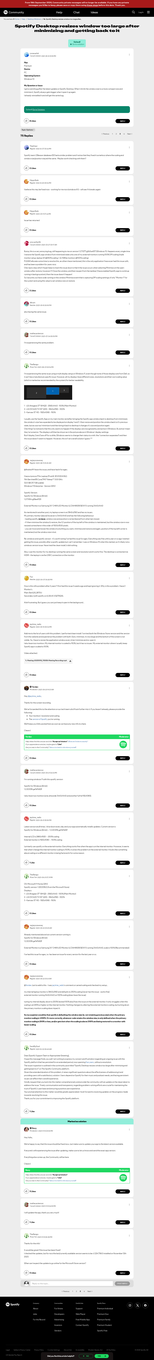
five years (90, 1062)
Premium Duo (103, 1314)
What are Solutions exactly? (78, 741)
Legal (8, 1350)
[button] (129, 54)
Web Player (80, 1314)
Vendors (57, 1330)
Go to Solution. (38, 109)
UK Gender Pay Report (14, 1355)
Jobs (35, 1314)
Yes (99, 1356)
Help (59, 12)
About (35, 1308)
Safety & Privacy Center (22, 1350)
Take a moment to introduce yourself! (62, 747)
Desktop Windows (34, 19)
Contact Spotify (82, 1325)
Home (17, 19)
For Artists (58, 1308)
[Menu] (148, 12)
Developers (59, 1314)
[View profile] (26, 54)
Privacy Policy (39, 1350)
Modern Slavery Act (95, 1350)
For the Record (39, 1319)
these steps (92, 5)
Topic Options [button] (27, 130)
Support (79, 1308)
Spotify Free (102, 1330)
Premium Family (103, 1319)
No (87, 1356)
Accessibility (80, 1350)
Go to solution (78, 44)
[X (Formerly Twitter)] (138, 1305)
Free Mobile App (83, 1319)
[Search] (133, 12)
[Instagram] (130, 1305)
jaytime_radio (58, 985)
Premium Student (104, 1325)
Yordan (29, 985)
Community (16, 12)
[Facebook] (145, 1305)
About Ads (68, 1350)
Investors (58, 1325)
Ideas (94, 12)
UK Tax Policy (111, 1350)
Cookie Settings (54, 1350)
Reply (122, 121)
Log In (140, 12)
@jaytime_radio (34, 696)
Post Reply (122, 1283)
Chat (76, 12)
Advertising (59, 1319)
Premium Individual (105, 1308)
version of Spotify (39, 719)
